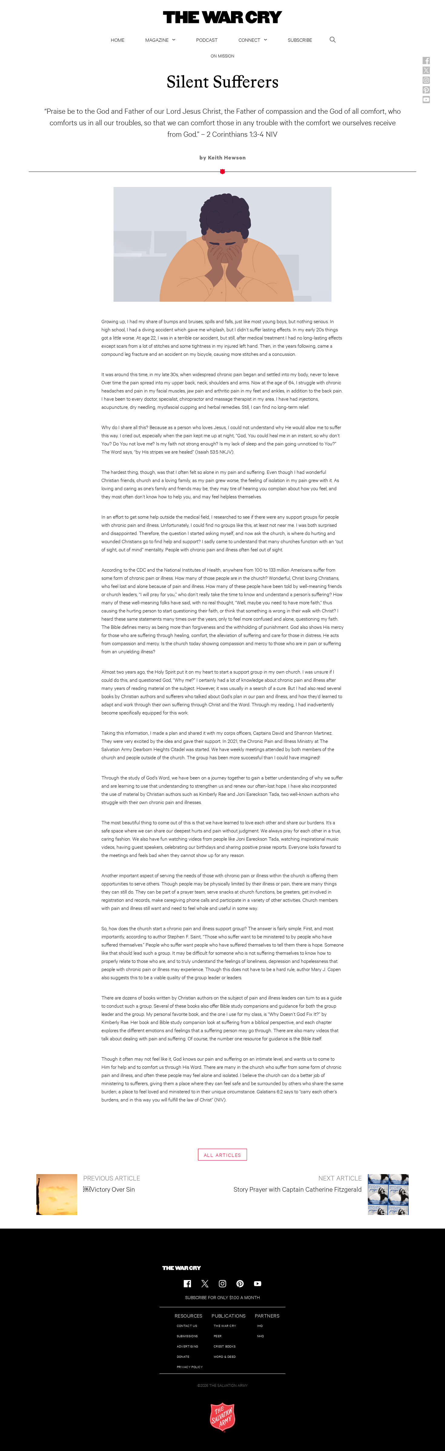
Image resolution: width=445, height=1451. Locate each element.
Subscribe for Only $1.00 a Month (222, 1297)
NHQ (260, 1336)
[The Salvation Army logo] (222, 1417)
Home (117, 39)
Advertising (187, 1346)
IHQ (260, 1325)
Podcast (207, 39)
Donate (183, 1356)
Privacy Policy (190, 1366)
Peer (218, 1336)
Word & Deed (225, 1356)
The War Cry (225, 1325)
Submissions (187, 1336)
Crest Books (225, 1346)
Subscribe (300, 39)
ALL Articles (223, 1154)
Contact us (187, 1325)
